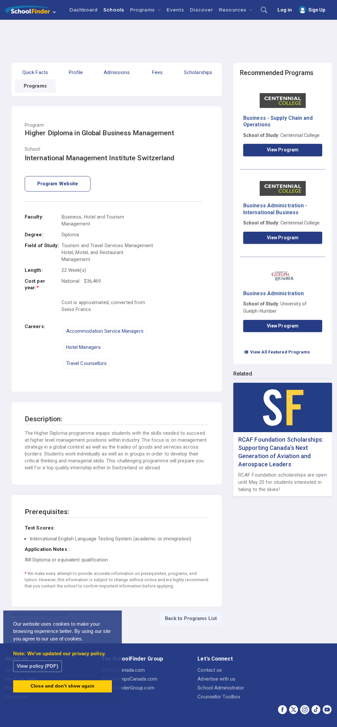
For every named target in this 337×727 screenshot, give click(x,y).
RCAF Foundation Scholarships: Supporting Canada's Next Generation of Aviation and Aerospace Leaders (280, 452)
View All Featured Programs (277, 351)
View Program (282, 149)
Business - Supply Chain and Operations (278, 121)
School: (33, 149)
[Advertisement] (168, 38)
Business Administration (273, 293)
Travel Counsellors (86, 363)
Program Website (57, 184)
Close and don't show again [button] (62, 686)
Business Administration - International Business (275, 208)
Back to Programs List (191, 618)
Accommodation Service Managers (104, 331)
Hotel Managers (83, 347)
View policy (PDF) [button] (37, 666)
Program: (35, 125)
